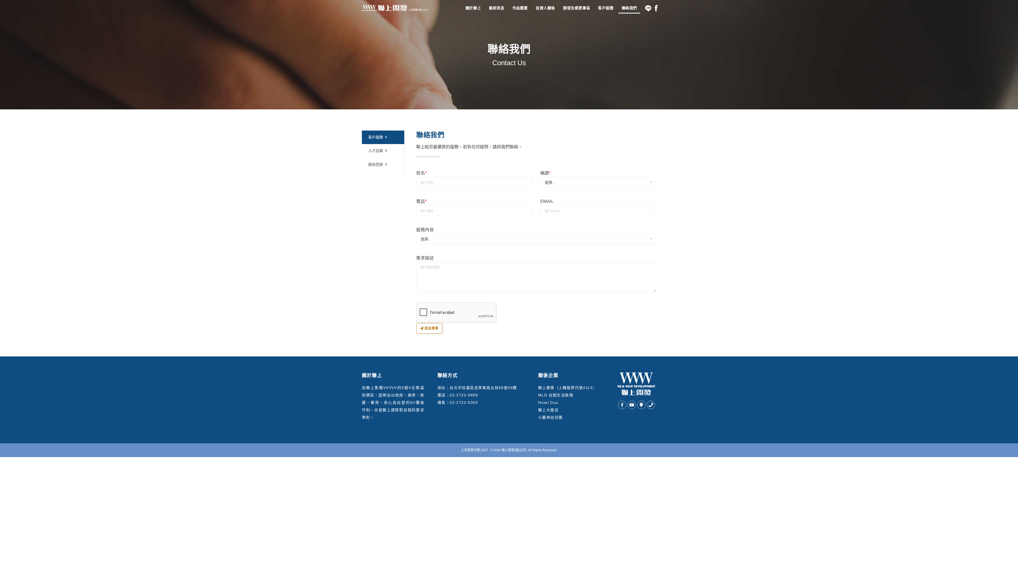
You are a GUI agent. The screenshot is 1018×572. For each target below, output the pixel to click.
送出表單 (431, 328)
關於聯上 (473, 8)
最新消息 (496, 8)
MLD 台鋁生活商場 (555, 395)
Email (547, 201)
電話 (421, 201)
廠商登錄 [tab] (375, 164)
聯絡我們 (629, 8)
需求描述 (425, 258)
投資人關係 (545, 8)
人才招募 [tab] (375, 151)
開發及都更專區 (576, 8)
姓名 (421, 173)
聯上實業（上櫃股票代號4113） (567, 388)
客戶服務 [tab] (375, 137)
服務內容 (425, 229)
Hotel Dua (548, 402)
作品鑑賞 (520, 8)
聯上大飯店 (548, 410)
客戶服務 (605, 8)
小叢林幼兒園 (550, 417)
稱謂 (545, 173)
